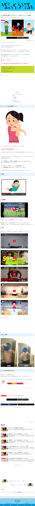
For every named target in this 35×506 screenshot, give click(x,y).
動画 (13, 95)
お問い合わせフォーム (29, 502)
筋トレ (20, 395)
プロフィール (26, 503)
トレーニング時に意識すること (18, 94)
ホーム (6, 502)
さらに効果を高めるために (17, 101)
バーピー (13, 395)
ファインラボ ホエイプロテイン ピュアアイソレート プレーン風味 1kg (19, 379)
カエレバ (11, 380)
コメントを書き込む (17, 492)
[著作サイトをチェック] (9, 404)
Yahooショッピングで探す (20, 383)
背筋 (22, 395)
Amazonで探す (14, 383)
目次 (16, 92)
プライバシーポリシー (9, 503)
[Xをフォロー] (26, 404)
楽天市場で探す (9, 383)
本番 (14, 98)
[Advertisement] (17, 83)
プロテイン (16, 395)
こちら (11, 60)
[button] (23, 38)
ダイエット (9, 395)
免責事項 (17, 502)
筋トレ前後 (14, 100)
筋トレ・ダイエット (4, 395)
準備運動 (15, 97)
